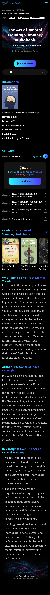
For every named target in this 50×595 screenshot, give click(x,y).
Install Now (25, 181)
